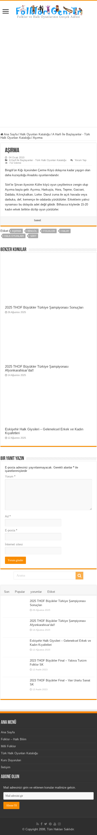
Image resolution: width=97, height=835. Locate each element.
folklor (49, 231)
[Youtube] (55, 824)
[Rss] (37, 824)
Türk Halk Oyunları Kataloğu (19, 753)
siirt (33, 236)
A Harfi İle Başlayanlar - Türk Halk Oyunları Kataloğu (37, 160)
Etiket (51, 591)
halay (65, 231)
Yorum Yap (80, 160)
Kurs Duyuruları (11, 760)
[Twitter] (46, 824)
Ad (8, 516)
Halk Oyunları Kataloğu (35, 134)
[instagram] (59, 824)
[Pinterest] (50, 824)
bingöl (32, 231)
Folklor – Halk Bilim (13, 739)
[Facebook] (41, 824)
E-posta (11, 530)
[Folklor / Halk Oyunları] (48, 12)
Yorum (10, 476)
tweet (37, 220)
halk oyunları (14, 236)
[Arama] (79, 575)
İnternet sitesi (14, 544)
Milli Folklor (8, 746)
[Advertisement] (48, 71)
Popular (20, 591)
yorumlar (36, 591)
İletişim (5, 767)
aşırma (16, 231)
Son (6, 591)
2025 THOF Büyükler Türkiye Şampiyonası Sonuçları (44, 307)
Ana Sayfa (10, 134)
